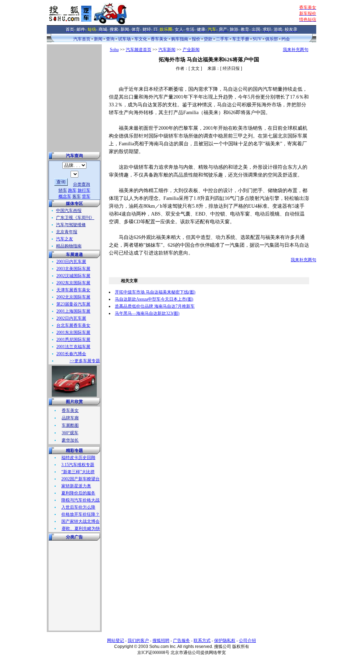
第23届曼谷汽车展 (73, 304)
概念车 (64, 196)
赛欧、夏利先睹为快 (81, 528)
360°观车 (70, 432)
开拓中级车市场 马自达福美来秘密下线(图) (155, 292)
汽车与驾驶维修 (71, 224)
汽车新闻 (166, 49)
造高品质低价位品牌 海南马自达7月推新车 (155, 306)
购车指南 (179, 39)
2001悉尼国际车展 (73, 339)
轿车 (62, 190)
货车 (86, 196)
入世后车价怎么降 (78, 507)
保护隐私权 (224, 640)
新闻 (98, 39)
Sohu (114, 49)
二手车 (222, 39)
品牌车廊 (70, 417)
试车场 (124, 39)
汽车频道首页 (138, 49)
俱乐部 (271, 39)
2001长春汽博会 (71, 353)
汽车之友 (64, 238)
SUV (257, 39)
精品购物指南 (69, 246)
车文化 (140, 39)
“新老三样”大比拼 (78, 471)
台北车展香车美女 (73, 325)
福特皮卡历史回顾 (78, 457)
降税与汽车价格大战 (80, 500)
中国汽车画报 (69, 210)
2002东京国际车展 (73, 282)
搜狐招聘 (160, 640)
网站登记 (115, 640)
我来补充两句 (295, 49)
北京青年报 (66, 231)
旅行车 (84, 190)
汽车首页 (81, 39)
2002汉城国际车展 (73, 275)
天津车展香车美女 (73, 289)
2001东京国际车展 (73, 332)
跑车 (72, 190)
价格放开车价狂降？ (80, 514)
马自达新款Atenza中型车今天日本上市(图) (154, 299)
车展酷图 (70, 425)
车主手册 (240, 39)
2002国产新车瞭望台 (80, 478)
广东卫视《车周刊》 (75, 217)
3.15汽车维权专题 (77, 464)
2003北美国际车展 (73, 268)
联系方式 (202, 640)
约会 (285, 39)
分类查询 (81, 184)
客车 (76, 196)
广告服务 (181, 640)
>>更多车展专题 (84, 360)
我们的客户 (138, 640)
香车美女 (159, 39)
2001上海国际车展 (73, 311)
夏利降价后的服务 (78, 493)
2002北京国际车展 (73, 297)
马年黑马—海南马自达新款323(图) (147, 313)
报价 (196, 39)
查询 (110, 39)
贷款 (208, 39)
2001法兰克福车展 (73, 346)
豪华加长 (70, 440)
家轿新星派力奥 (76, 485)
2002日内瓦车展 (71, 318)
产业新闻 (191, 49)
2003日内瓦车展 (71, 261)
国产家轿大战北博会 (80, 521)
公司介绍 (247, 640)
